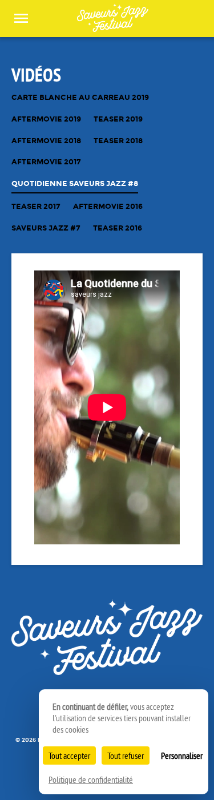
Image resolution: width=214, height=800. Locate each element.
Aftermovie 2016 (108, 207)
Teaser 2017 (35, 207)
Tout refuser (125, 755)
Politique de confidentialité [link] (91, 779)
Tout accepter (69, 755)
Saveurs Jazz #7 (45, 228)
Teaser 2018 (118, 141)
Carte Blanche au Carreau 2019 (80, 98)
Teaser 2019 (118, 119)
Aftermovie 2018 (46, 141)
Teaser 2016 (117, 228)
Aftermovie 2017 (46, 162)
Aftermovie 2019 (46, 119)
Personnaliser (182, 755)
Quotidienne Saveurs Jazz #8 (74, 184)
